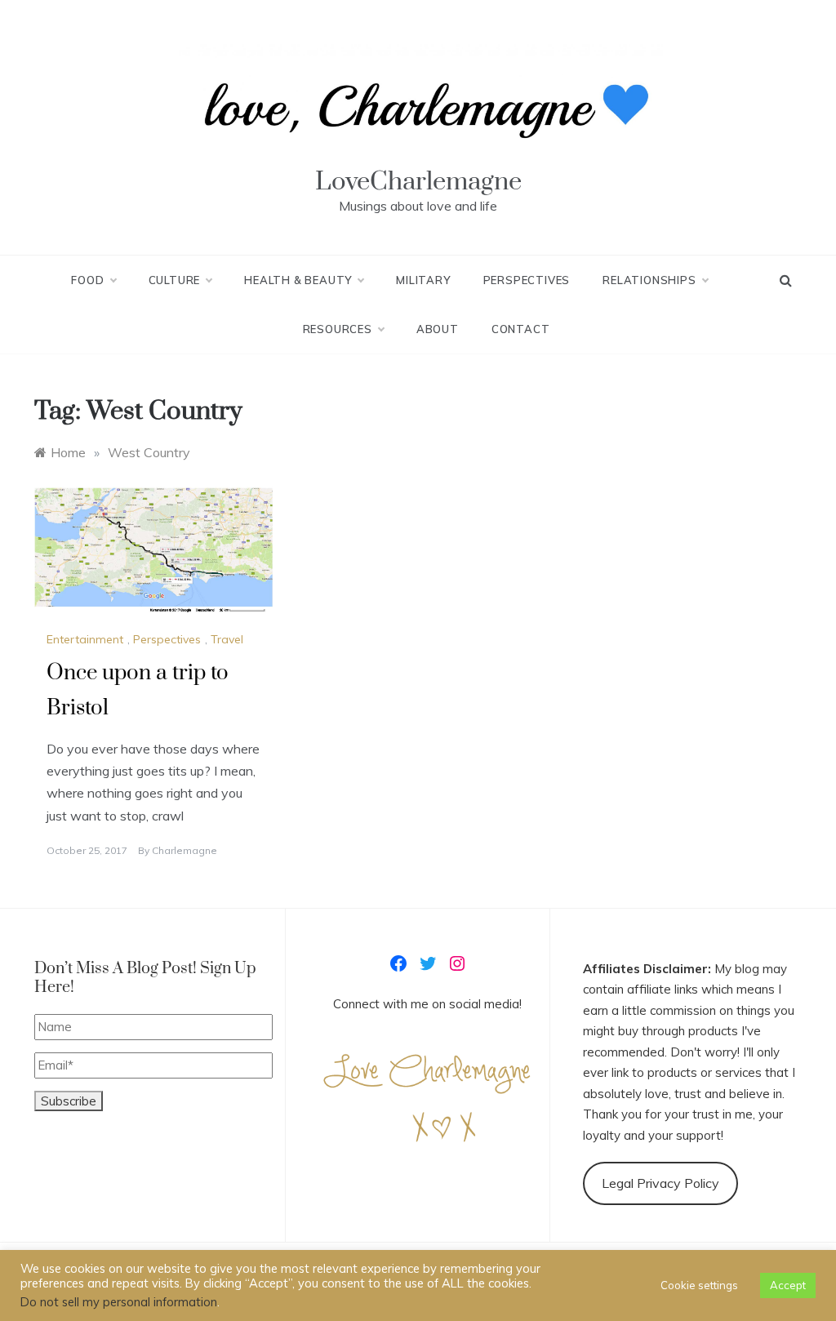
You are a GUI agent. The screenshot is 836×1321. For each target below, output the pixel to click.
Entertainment (85, 639)
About (437, 329)
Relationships (649, 280)
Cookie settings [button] (699, 1285)
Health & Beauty (298, 280)
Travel (227, 639)
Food (87, 280)
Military (423, 280)
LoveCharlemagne (418, 182)
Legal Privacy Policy (660, 1183)
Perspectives (527, 280)
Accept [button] (788, 1285)
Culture (175, 280)
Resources (337, 329)
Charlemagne (184, 850)
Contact (520, 329)
